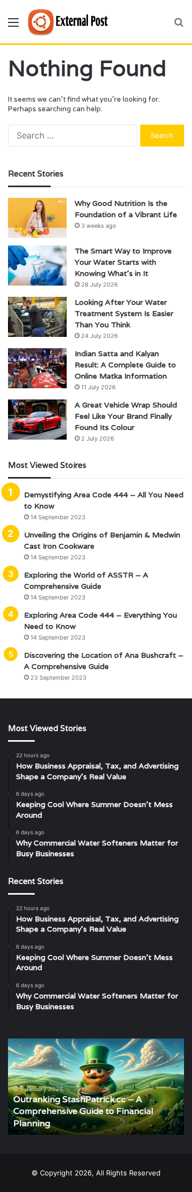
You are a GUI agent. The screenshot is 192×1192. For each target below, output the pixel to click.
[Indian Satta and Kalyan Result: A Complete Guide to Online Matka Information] (37, 368)
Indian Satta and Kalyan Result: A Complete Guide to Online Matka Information (125, 365)
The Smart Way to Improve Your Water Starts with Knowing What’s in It (123, 262)
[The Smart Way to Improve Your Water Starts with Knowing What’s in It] (37, 265)
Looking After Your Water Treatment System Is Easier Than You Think (124, 313)
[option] (96, 1087)
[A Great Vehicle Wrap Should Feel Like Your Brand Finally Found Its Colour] (37, 419)
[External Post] (69, 21)
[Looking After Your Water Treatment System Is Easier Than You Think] (37, 317)
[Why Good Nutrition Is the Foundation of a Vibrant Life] (37, 218)
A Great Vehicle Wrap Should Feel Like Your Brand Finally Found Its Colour (126, 416)
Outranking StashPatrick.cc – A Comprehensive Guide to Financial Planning (83, 1111)
